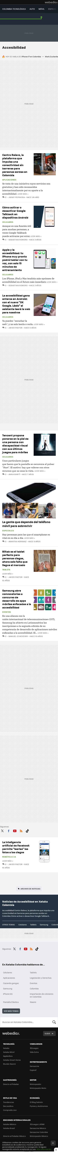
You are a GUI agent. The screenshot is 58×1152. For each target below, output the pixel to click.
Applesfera (8, 1056)
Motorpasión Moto (38, 1088)
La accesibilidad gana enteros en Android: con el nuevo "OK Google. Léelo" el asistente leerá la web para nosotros (16, 304)
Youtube (15, 830)
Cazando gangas (11, 983)
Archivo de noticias (30, 888)
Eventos (6, 612)
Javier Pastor (16, 327)
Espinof (33, 1070)
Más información (44, 1149)
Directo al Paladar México (14, 1136)
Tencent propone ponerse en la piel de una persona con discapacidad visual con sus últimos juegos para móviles (15, 443)
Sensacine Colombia (39, 1132)
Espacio (52, 8)
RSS (21, 830)
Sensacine (34, 1066)
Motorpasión (35, 1084)
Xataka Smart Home (12, 1060)
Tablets (6, 569)
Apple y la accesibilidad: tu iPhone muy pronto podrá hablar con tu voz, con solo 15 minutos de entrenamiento (14, 260)
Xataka (6, 1048)
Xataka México (9, 1124)
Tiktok (27, 830)
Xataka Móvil (8, 1052)
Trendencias (8, 1102)
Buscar (54, 1022)
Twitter (2, 830)
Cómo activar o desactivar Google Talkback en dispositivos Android (15, 212)
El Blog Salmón (36, 1102)
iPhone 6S (8, 993)
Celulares (7, 222)
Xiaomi (33, 1002)
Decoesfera (8, 1106)
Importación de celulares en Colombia (41, 995)
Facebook (8, 830)
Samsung (44, 924)
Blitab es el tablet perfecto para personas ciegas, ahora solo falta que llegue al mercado (14, 558)
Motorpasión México (39, 1136)
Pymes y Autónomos (39, 1106)
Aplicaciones (9, 180)
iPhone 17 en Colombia (31, 56)
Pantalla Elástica (11, 1002)
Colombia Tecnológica (14, 8)
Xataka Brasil (9, 1128)
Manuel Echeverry (18, 636)
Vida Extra (34, 1052)
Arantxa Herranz (17, 541)
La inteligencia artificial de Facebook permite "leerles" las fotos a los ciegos (16, 847)
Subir (47, 1033)
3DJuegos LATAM (37, 1124)
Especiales (8, 530)
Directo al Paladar (11, 1084)
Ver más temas (11, 1011)
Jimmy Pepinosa (17, 197)
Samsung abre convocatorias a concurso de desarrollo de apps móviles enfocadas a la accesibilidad (16, 599)
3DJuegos (34, 1048)
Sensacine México (38, 1128)
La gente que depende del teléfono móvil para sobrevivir (26, 524)
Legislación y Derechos (41, 977)
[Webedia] (51, 2)
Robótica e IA (9, 857)
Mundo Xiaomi (9, 1064)
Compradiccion (10, 1110)
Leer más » (23, 193)
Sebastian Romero (18, 239)
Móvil (41, 8)
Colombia (34, 988)
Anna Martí (14, 474)
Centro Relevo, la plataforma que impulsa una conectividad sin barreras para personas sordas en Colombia (14, 165)
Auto (32, 8)
